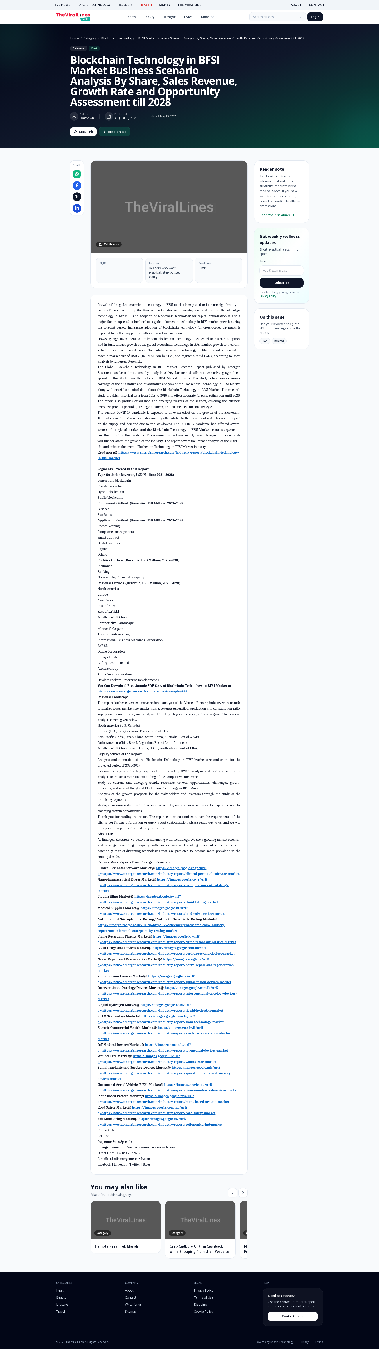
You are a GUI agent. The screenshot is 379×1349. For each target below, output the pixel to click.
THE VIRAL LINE (189, 5)
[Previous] (232, 1192)
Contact (130, 1297)
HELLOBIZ (125, 5)
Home (74, 38)
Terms (319, 1342)
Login (315, 17)
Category (90, 38)
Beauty (149, 17)
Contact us (293, 1316)
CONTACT (317, 5)
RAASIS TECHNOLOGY (94, 5)
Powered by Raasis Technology (274, 1342)
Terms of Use (203, 1297)
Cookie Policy (203, 1311)
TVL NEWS (62, 5)
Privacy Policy (268, 296)
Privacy (304, 1342)
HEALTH (146, 5)
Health (130, 17)
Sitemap (131, 1311)
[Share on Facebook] (77, 185)
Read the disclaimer (275, 215)
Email (263, 261)
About (129, 1290)
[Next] (243, 1192)
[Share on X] (77, 196)
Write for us (133, 1304)
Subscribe (281, 283)
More (205, 17)
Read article (117, 132)
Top (264, 341)
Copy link (86, 132)
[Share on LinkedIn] (77, 208)
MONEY (165, 5)
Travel (188, 17)
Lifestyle (169, 17)
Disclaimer (201, 1304)
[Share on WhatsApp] (77, 174)
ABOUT (296, 5)
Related (279, 341)
